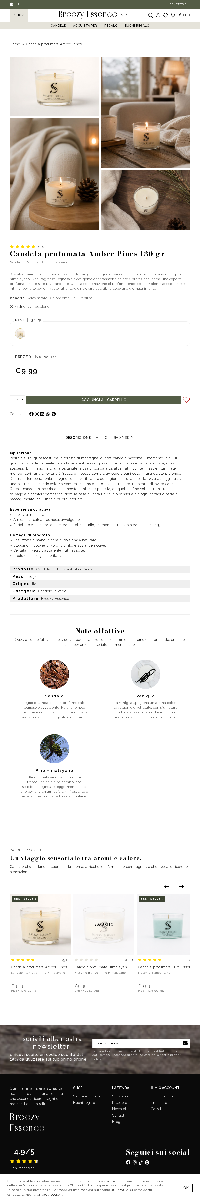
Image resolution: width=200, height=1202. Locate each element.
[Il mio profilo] (158, 15)
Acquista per (85, 25)
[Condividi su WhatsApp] (49, 414)
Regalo (111, 25)
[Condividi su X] (37, 414)
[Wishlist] (64, 900)
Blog (116, 1122)
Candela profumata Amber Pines (54, 44)
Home (15, 44)
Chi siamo (120, 1096)
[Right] (181, 887)
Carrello (158, 1109)
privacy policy (49, 1194)
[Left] (167, 887)
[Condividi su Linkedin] (43, 414)
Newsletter (121, 1109)
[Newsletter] (185, 1043)
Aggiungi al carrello (104, 400)
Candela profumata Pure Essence (166, 967)
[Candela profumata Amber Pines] (40, 924)
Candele (58, 25)
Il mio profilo (162, 1096)
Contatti (118, 1115)
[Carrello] (172, 15)
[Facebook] (128, 1162)
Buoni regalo (137, 25)
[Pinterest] (147, 1162)
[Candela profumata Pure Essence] (167, 924)
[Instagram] (135, 1162)
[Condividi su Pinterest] (54, 414)
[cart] (64, 910)
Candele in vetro (87, 1096)
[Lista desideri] (165, 15)
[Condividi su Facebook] (32, 414)
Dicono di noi (123, 1103)
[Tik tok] (141, 1162)
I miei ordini (161, 1103)
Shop (19, 15)
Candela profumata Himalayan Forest (101, 967)
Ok (186, 1188)
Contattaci (179, 4)
